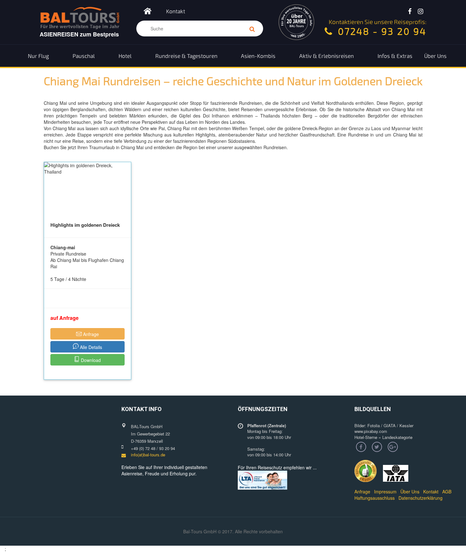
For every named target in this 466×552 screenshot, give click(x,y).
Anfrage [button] (90, 334)
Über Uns (435, 56)
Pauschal (84, 56)
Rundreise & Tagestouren (186, 56)
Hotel (125, 56)
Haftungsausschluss (374, 498)
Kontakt (175, 11)
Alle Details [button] (90, 347)
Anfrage (362, 491)
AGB (446, 491)
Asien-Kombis (258, 56)
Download (90, 360)
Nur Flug (38, 56)
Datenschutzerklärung (420, 498)
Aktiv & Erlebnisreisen (326, 56)
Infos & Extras (395, 56)
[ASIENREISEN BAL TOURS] (148, 13)
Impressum (385, 491)
